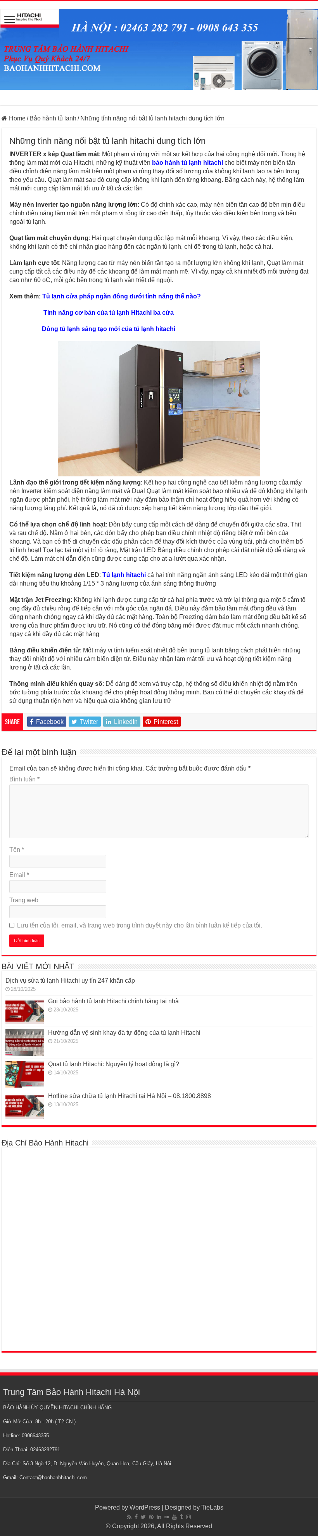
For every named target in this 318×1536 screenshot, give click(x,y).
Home (16, 118)
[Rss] (129, 1517)
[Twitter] (143, 1517)
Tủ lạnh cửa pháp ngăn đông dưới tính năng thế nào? (121, 296)
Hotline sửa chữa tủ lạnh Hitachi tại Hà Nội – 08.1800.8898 (130, 1096)
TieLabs (212, 1507)
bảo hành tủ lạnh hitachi (187, 162)
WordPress (145, 1507)
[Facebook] (136, 1517)
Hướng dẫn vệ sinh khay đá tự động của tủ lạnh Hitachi (124, 1032)
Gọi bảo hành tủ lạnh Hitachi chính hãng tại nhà (113, 1001)
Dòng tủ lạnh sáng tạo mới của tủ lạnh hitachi (108, 329)
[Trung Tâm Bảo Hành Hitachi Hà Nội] (159, 47)
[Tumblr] (181, 1517)
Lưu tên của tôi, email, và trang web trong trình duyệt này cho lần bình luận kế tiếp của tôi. (139, 925)
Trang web (23, 900)
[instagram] (188, 1517)
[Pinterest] (151, 1517)
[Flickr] (167, 1517)
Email (19, 875)
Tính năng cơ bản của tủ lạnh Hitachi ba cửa (108, 312)
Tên (16, 849)
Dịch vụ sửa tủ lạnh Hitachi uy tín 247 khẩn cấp (70, 980)
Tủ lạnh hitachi (124, 575)
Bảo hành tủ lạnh (52, 118)
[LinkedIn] (159, 1517)
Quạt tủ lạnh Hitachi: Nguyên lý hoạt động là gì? (113, 1064)
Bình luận (24, 779)
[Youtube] (174, 1517)
